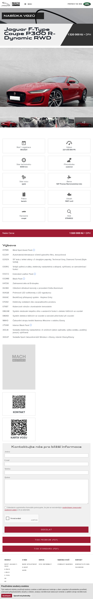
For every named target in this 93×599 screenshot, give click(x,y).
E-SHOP (25, 567)
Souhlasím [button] (6, 596)
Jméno (7, 452)
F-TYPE (7, 575)
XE (5, 578)
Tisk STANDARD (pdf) (46, 549)
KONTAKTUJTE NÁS (82, 564)
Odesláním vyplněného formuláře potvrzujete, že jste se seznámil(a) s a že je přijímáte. (43, 508)
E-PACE (7, 569)
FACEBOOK (79, 567)
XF (5, 581)
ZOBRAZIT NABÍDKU (65, 564)
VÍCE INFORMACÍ (45, 564)
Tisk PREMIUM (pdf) (46, 540)
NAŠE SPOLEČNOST (29, 564)
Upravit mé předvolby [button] (22, 596)
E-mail (7, 460)
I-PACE (7, 572)
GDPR (24, 570)
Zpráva (7, 477)
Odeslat (46, 530)
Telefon (7, 469)
